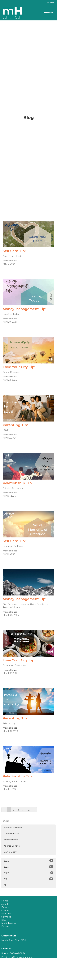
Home (4, 900)
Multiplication (8, 923)
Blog (3, 920)
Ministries (6, 913)
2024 (28, 860)
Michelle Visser (11, 833)
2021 (28, 879)
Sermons (6, 916)
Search (50, 3)
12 (28, 809)
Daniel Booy (10, 852)
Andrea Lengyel (12, 846)
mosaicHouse (11, 839)
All (5, 885)
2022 (28, 873)
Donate (5, 926)
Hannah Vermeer (13, 827)
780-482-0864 (17, 953)
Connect (6, 910)
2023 (28, 866)
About (4, 904)
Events (4, 907)
